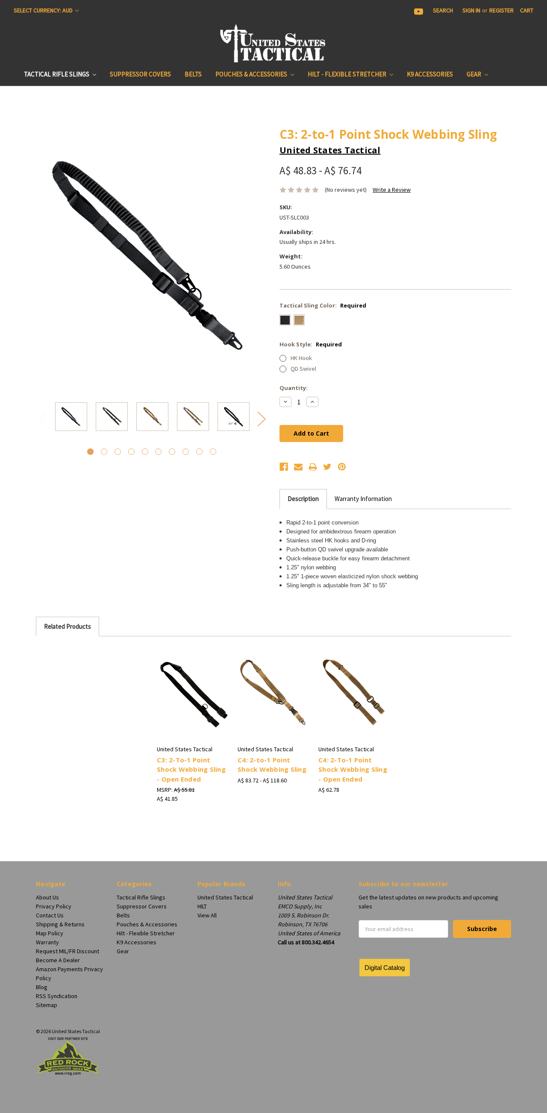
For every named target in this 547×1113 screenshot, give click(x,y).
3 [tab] (118, 451)
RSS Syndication (56, 996)
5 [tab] (145, 451)
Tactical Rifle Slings (57, 74)
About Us (47, 897)
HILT (202, 906)
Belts (193, 74)
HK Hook (301, 358)
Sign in (471, 10)
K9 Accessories (430, 74)
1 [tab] (90, 451)
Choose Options (193, 700)
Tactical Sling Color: (322, 305)
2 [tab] (104, 451)
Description (303, 499)
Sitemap (46, 1005)
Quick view (192, 685)
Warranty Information (363, 499)
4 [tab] (131, 451)
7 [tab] (172, 451)
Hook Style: (310, 344)
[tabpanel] (71, 417)
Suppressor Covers (140, 74)
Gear (474, 74)
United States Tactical (225, 897)
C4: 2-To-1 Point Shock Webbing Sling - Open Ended (352, 769)
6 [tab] (158, 451)
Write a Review (392, 189)
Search (443, 10)
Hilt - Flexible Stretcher (348, 74)
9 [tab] (199, 451)
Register (501, 10)
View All (207, 915)
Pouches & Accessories (251, 74)
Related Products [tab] (67, 626)
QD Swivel (303, 368)
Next (261, 418)
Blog (41, 987)
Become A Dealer (58, 960)
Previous (42, 418)
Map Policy (49, 933)
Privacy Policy (53, 906)
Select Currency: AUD (44, 10)
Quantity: (293, 388)
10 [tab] (213, 451)
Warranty (47, 942)
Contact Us (50, 915)
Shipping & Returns (60, 924)
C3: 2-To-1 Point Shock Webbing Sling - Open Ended (191, 769)
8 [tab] (185, 451)
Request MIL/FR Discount (67, 951)
